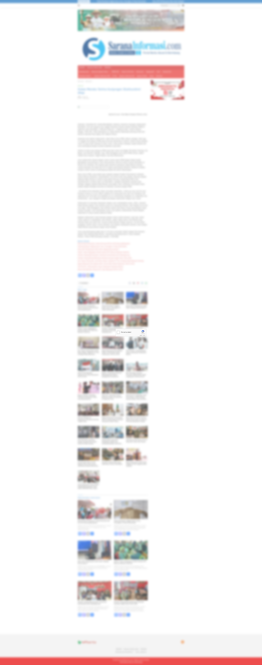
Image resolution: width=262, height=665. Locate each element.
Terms (144, 335)
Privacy (141, 335)
